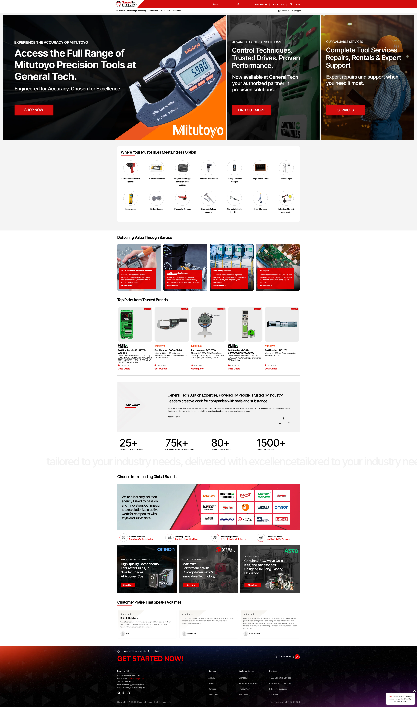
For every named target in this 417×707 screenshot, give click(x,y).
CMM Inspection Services (280, 683)
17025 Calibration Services (280, 678)
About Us (212, 678)
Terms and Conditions (248, 683)
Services (212, 689)
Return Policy (244, 694)
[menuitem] (136, 10)
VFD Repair (274, 694)
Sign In (391, 696)
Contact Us (243, 678)
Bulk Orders (213, 694)
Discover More (126, 285)
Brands (211, 683)
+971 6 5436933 (292, 702)
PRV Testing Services (278, 689)
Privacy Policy (244, 689)
